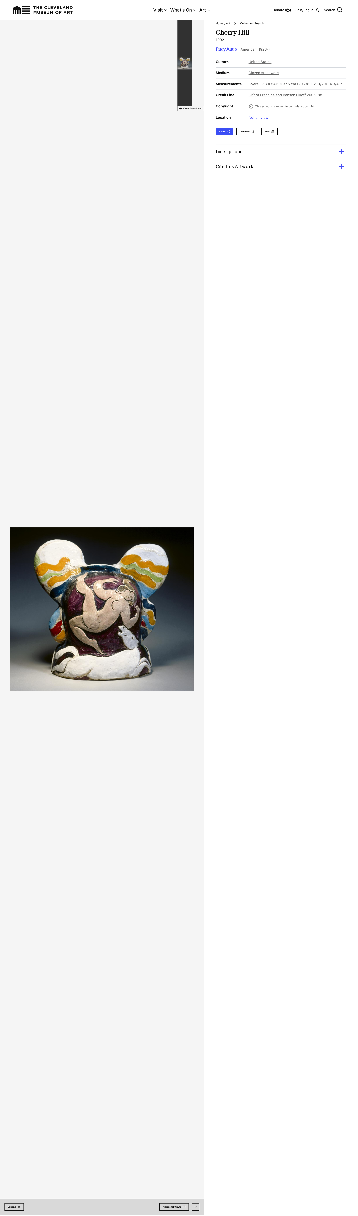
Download (245, 131)
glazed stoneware (264, 73)
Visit (158, 10)
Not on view (258, 117)
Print (267, 131)
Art (202, 10)
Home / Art (223, 23)
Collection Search (252, 23)
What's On (181, 10)
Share (222, 131)
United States (260, 62)
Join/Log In (304, 10)
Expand (12, 1206)
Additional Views (172, 1206)
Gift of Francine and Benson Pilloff (277, 95)
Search (329, 10)
